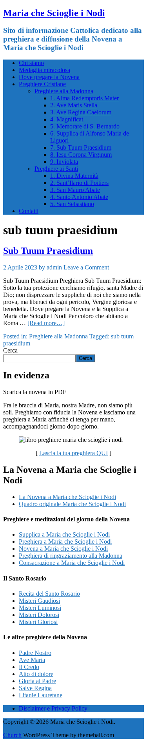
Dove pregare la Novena (49, 77)
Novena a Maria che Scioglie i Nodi (63, 548)
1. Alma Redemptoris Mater (84, 98)
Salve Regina (35, 688)
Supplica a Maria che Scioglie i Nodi (64, 534)
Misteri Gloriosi (38, 621)
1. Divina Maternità (74, 175)
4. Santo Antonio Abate (79, 196)
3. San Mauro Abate (75, 189)
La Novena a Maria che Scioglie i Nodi (67, 497)
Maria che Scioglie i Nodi (54, 13)
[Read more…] (46, 323)
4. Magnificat (66, 119)
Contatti (28, 211)
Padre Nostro (35, 652)
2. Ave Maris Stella (73, 105)
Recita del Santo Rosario (49, 593)
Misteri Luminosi (40, 607)
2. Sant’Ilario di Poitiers (79, 182)
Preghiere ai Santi (56, 168)
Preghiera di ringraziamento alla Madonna (70, 555)
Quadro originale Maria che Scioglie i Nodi (72, 504)
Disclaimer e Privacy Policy (53, 708)
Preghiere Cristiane (42, 84)
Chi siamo (31, 63)
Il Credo (29, 667)
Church (12, 735)
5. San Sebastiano (72, 204)
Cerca (10, 350)
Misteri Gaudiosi (39, 600)
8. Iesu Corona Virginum (81, 154)
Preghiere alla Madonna (63, 91)
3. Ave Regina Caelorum (80, 112)
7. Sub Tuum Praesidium (80, 147)
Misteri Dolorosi (39, 614)
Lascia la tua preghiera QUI (73, 453)
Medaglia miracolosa (44, 70)
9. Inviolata (64, 161)
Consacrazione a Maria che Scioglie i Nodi (72, 562)
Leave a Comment (86, 267)
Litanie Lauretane (40, 695)
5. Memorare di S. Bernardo (85, 126)
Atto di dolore (36, 674)
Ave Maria (32, 659)
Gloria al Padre (37, 681)
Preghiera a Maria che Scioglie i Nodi (65, 541)
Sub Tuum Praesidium (48, 251)
